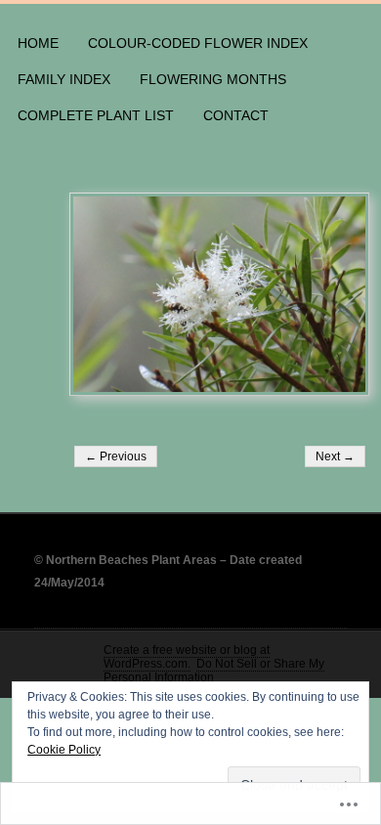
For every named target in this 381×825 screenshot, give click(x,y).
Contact (236, 115)
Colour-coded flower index (198, 43)
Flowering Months (213, 79)
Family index (64, 79)
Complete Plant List (96, 115)
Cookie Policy (64, 750)
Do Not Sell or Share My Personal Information (214, 670)
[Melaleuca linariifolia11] (219, 294)
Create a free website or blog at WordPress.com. (187, 657)
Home (38, 43)
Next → (335, 456)
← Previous (116, 456)
